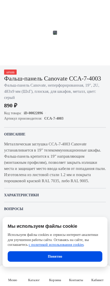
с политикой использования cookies (56, 245)
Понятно (55, 256)
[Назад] (7, 7)
